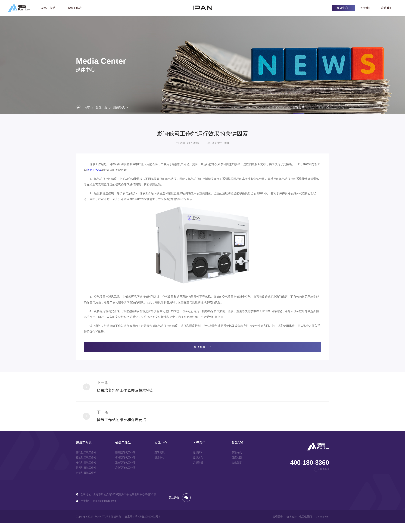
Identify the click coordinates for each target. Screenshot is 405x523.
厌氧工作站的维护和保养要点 (121, 420)
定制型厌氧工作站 (86, 472)
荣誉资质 (198, 462)
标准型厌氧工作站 (86, 457)
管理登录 (278, 516)
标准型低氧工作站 (125, 457)
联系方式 (237, 452)
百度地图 (237, 457)
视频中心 (323, 107)
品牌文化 (198, 457)
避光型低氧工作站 (125, 462)
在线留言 (237, 462)
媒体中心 (342, 8)
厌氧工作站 (48, 8)
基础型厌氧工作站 (86, 452)
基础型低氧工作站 (125, 452)
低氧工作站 (74, 8)
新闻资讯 (119, 107)
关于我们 (365, 8)
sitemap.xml (322, 516)
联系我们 (386, 8)
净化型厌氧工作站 (86, 462)
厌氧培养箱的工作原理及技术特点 (125, 390)
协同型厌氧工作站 (86, 467)
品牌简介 (198, 452)
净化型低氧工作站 (125, 467)
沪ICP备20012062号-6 (147, 516)
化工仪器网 (305, 516)
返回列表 (200, 347)
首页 (87, 107)
